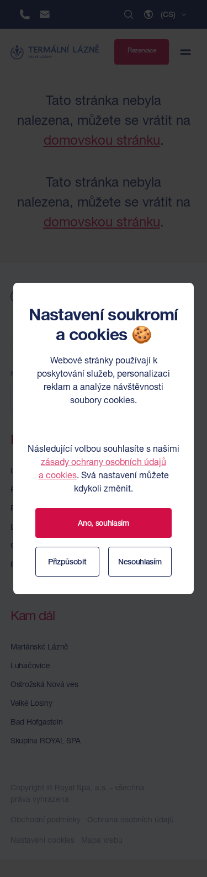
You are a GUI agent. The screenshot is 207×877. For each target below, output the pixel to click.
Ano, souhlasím (103, 523)
